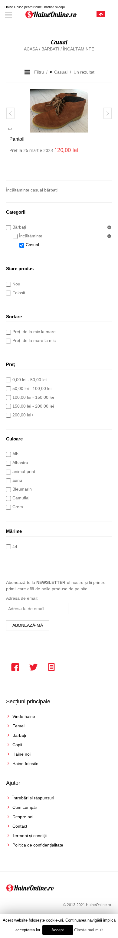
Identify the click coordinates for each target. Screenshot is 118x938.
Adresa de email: (22, 598)
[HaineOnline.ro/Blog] (51, 667)
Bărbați (50, 49)
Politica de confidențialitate (37, 845)
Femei (18, 725)
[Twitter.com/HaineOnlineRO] (33, 667)
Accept (57, 930)
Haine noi (21, 754)
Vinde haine (23, 716)
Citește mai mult (88, 930)
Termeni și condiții (29, 835)
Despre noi (22, 816)
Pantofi (17, 139)
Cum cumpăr (24, 807)
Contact (19, 826)
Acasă (31, 49)
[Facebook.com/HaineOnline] (15, 667)
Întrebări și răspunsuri (33, 797)
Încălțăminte (78, 49)
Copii (17, 744)
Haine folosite (25, 763)
